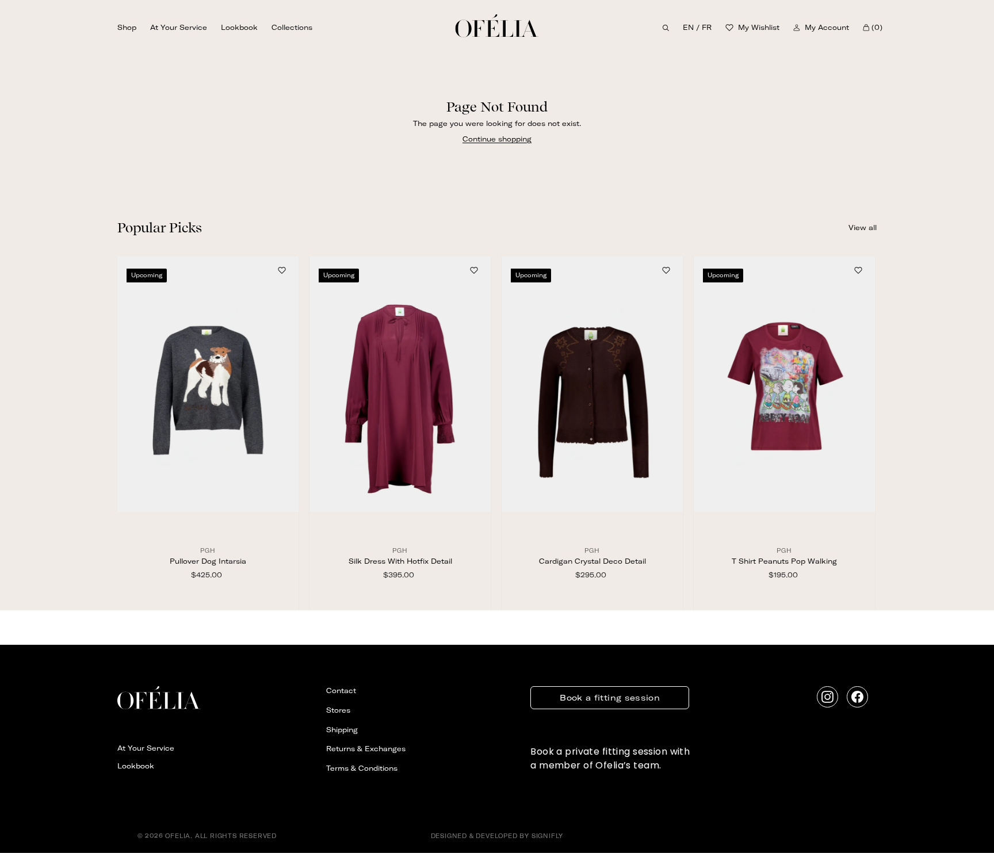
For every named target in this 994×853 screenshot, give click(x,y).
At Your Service (178, 28)
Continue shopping (497, 139)
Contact (341, 690)
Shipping (342, 729)
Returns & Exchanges (366, 748)
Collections (292, 28)
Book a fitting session (610, 698)
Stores (338, 710)
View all (862, 227)
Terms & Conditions (361, 768)
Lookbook (239, 28)
